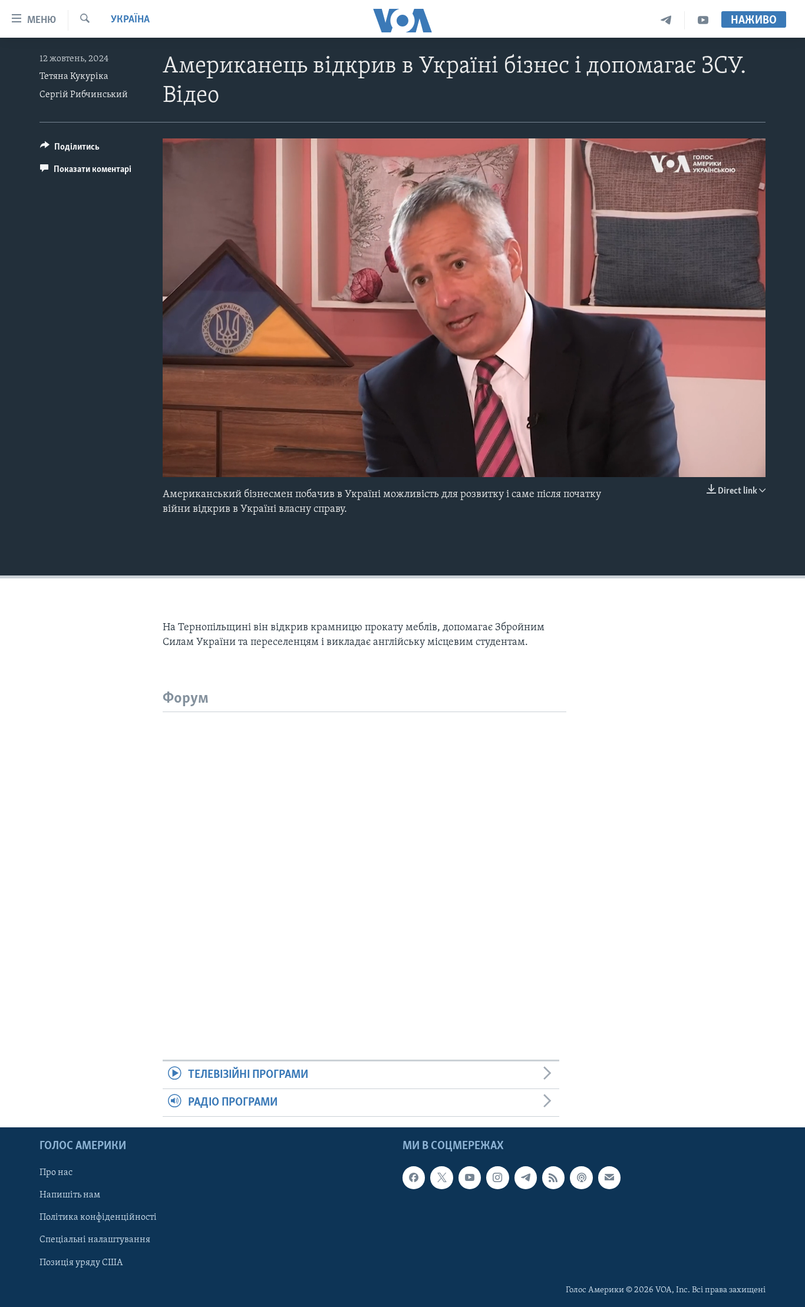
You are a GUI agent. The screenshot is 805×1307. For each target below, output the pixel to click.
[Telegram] (666, 20)
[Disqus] (364, 859)
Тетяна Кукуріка (73, 76)
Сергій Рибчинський (83, 95)
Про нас (55, 1173)
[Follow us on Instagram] (497, 1178)
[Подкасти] (581, 1178)
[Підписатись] (609, 1178)
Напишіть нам (69, 1195)
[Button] (70, 149)
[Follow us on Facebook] (413, 1178)
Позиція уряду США (81, 1263)
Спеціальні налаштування (94, 1240)
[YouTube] (703, 20)
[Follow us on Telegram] (525, 1178)
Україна (130, 20)
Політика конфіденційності (98, 1218)
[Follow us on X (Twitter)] (441, 1178)
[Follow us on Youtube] (469, 1178)
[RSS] (553, 1178)
